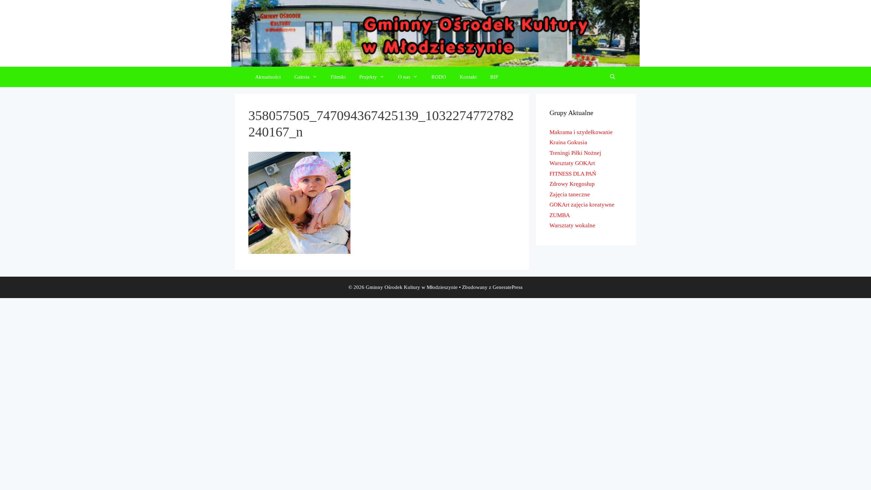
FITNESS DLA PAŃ (572, 173)
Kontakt (468, 77)
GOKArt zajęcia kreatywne (581, 204)
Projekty (368, 77)
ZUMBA (559, 215)
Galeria (302, 77)
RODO (438, 77)
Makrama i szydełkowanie (581, 132)
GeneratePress (508, 287)
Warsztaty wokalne (572, 225)
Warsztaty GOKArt (572, 163)
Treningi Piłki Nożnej (575, 153)
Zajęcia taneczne (569, 194)
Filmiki (338, 77)
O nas (404, 77)
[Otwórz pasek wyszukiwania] (613, 77)
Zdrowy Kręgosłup (572, 184)
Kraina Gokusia (568, 142)
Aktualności (268, 77)
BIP (494, 77)
